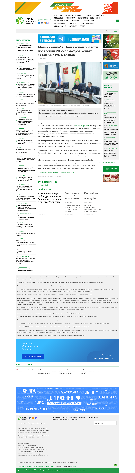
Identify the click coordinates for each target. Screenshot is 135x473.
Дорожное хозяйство (94, 15)
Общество (58, 18)
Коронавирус (94, 417)
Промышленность (24, 43)
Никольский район (112, 125)
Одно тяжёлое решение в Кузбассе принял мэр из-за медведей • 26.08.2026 (68, 371)
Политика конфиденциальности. (27, 466)
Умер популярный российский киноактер (26, 370)
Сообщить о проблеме (32, 356)
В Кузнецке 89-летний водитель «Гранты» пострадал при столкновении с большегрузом (55, 470)
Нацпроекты (88, 20)
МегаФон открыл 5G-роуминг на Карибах (25, 234)
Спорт (82, 26)
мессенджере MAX (82, 125)
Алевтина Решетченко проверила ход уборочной (111, 94)
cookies (73, 466)
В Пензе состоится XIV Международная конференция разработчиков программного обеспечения (25, 60)
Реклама (75, 419)
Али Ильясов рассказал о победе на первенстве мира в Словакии (26, 68)
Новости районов (108, 86)
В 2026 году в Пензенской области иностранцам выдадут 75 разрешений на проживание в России (26, 243)
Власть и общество (24, 256)
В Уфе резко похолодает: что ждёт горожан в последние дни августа (90, 371)
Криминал (75, 20)
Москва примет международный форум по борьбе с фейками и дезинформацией (26, 103)
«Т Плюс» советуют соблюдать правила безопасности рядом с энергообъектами (25, 150)
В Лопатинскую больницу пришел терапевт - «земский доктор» (110, 106)
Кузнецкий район (112, 148)
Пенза (115, 31)
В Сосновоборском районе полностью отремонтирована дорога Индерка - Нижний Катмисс (110, 119)
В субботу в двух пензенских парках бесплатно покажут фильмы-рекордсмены (24, 112)
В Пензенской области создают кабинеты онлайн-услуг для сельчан (25, 77)
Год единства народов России (68, 15)
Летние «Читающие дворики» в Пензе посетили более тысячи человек (25, 159)
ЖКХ (20, 147)
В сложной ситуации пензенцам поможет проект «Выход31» (25, 95)
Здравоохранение (86, 23)
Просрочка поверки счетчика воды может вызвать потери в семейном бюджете (25, 198)
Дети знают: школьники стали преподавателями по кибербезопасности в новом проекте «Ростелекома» (25, 132)
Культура (73, 26)
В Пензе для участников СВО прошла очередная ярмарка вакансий (24, 226)
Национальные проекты (60, 419)
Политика (70, 18)
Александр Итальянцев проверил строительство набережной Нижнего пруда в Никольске (111, 131)
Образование (60, 26)
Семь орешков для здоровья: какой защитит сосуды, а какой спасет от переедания (47, 371)
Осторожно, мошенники (89, 18)
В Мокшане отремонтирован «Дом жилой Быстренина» (24, 252)
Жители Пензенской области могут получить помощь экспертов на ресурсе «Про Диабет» (24, 188)
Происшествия (61, 20)
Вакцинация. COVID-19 (59, 417)
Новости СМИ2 (43, 185)
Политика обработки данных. (46, 466)
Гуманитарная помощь (64, 23)
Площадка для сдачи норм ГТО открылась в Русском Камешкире (111, 143)
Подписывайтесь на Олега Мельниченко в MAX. (56, 172)
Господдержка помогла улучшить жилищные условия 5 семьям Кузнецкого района (110, 153)
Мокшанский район (112, 91)
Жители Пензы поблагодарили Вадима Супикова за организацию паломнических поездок (25, 261)
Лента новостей (23, 40)
